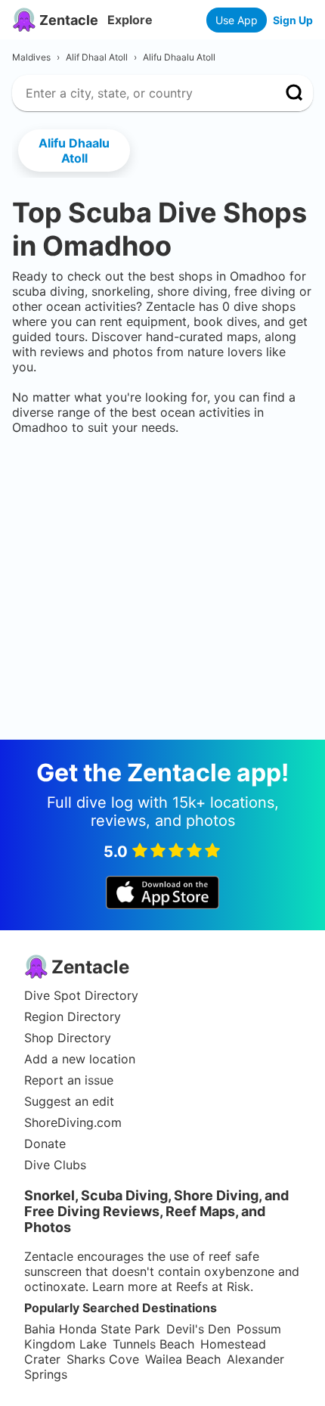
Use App (236, 20)
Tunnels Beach (153, 1344)
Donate (45, 1143)
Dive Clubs (55, 1164)
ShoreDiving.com (73, 1122)
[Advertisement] (162, 481)
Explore (130, 19)
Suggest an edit (69, 1101)
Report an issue (68, 1080)
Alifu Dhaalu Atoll (74, 150)
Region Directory (72, 1016)
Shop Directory (67, 1037)
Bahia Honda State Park (92, 1328)
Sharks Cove (103, 1359)
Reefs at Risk (213, 1286)
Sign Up (293, 20)
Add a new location (79, 1058)
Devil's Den (198, 1328)
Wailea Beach (183, 1359)
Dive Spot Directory (81, 995)
